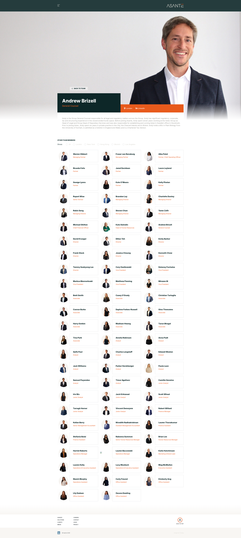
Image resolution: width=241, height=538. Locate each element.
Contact (76, 520)
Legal (75, 522)
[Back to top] (180, 520)
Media (59, 524)
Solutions (60, 520)
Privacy (75, 524)
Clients (59, 522)
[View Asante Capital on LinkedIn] (58, 533)
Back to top (180, 523)
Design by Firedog (179, 533)
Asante (59, 517)
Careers (76, 517)
